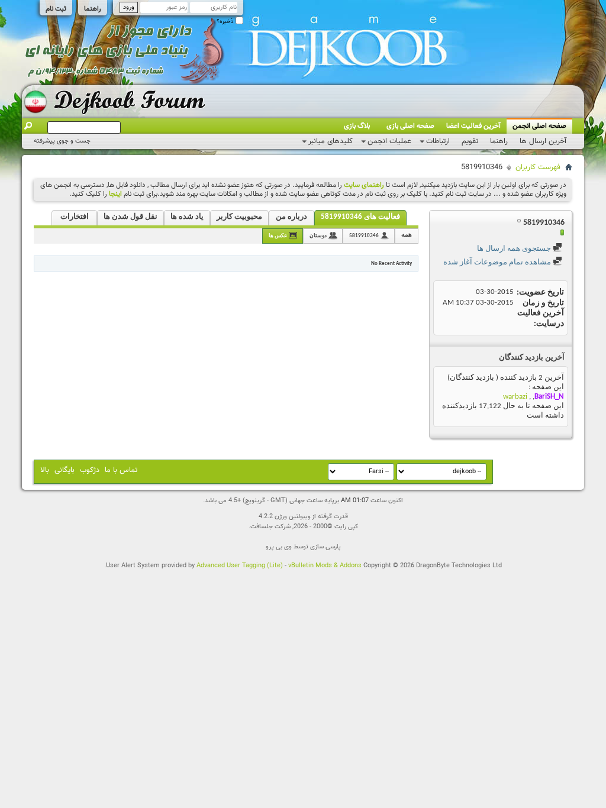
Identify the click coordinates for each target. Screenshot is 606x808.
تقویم (470, 141)
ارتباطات (438, 141)
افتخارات (74, 217)
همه (406, 235)
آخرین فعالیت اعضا (473, 126)
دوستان (318, 235)
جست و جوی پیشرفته (62, 141)
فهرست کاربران (537, 167)
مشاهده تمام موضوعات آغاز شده (498, 262)
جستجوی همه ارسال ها (515, 249)
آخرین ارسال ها (543, 141)
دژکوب (89, 470)
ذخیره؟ (226, 21)
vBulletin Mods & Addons (325, 566)
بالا (44, 470)
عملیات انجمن (389, 141)
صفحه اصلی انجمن (539, 126)
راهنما (92, 9)
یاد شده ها (187, 217)
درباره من (291, 217)
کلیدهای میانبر (330, 141)
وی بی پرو (279, 547)
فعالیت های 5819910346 (360, 217)
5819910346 (364, 235)
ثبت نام (56, 9)
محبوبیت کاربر (239, 217)
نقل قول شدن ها (130, 217)
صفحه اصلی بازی (410, 126)
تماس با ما (121, 470)
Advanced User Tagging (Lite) (239, 566)
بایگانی (64, 470)
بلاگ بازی (357, 126)
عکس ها (278, 235)
